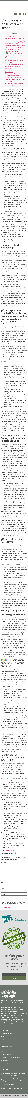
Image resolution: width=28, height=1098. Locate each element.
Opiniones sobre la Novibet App (14, 38)
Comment (4, 862)
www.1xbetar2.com (6, 782)
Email (3, 888)
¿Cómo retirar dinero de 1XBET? (14, 49)
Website (3, 894)
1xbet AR (11, 850)
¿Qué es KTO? (9, 62)
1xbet (7, 850)
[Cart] (20, 14)
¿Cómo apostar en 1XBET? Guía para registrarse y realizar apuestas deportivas (15, 79)
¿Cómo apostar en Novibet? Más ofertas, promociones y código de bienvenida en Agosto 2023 (15, 42)
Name (3, 882)
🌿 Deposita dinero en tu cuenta (14, 60)
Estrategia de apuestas (12, 51)
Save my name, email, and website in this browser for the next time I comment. (13, 903)
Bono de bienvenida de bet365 (14, 64)
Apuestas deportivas (11, 36)
